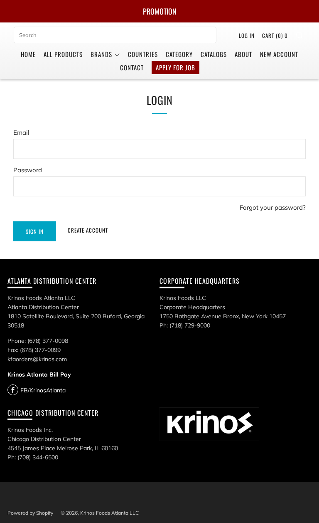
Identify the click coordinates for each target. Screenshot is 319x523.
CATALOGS (214, 54)
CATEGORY (179, 54)
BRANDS (101, 54)
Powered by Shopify (30, 513)
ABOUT (243, 54)
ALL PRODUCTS (63, 54)
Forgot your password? (273, 207)
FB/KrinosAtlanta (43, 390)
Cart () (275, 35)
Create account (88, 230)
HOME (28, 54)
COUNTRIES (143, 54)
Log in (247, 35)
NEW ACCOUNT (279, 54)
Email (21, 132)
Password (27, 170)
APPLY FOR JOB (175, 67)
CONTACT (132, 67)
